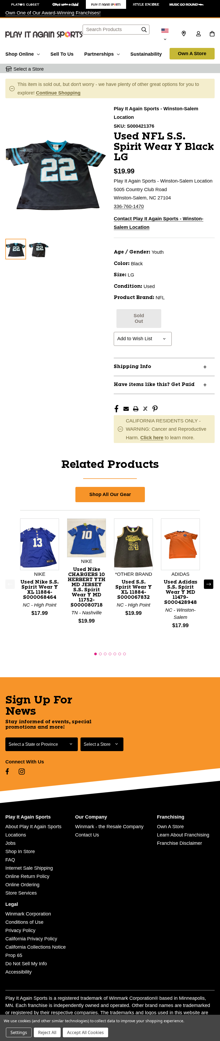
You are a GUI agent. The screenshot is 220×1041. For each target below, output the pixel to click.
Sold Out (139, 318)
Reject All (47, 1032)
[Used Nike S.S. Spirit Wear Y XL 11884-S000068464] (39, 544)
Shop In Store (20, 851)
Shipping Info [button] (132, 366)
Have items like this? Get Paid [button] (154, 384)
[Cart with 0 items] (212, 34)
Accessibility (18, 972)
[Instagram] (22, 771)
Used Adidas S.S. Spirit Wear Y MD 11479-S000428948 (180, 592)
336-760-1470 (129, 206)
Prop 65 (13, 955)
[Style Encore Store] (146, 4)
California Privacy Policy (31, 938)
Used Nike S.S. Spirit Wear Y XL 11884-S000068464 (39, 590)
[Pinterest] (155, 408)
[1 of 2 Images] (15, 249)
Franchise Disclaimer (179, 843)
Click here (151, 437)
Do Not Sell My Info (26, 963)
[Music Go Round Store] (186, 4)
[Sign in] (198, 34)
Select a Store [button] (28, 69)
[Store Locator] (184, 34)
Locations (15, 835)
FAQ (10, 859)
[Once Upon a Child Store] (66, 4)
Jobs (10, 843)
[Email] (126, 408)
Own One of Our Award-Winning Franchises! (53, 13)
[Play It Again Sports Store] (106, 4)
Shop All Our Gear (110, 494)
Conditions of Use (24, 922)
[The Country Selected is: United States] (165, 34)
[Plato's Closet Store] (25, 4)
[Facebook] (116, 408)
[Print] (135, 408)
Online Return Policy (27, 876)
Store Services (21, 893)
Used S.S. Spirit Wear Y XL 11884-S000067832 (133, 590)
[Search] (144, 31)
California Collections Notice (35, 947)
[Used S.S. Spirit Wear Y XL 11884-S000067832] (133, 544)
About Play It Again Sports (33, 826)
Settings (18, 1032)
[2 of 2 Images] (39, 249)
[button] (95, 654)
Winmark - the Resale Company (109, 826)
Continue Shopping (58, 93)
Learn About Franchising (183, 835)
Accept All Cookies (85, 1032)
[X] (145, 408)
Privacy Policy (20, 930)
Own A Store (192, 53)
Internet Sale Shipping (29, 868)
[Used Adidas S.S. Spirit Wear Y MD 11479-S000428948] (180, 544)
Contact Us (87, 835)
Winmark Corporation (28, 914)
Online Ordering (22, 884)
